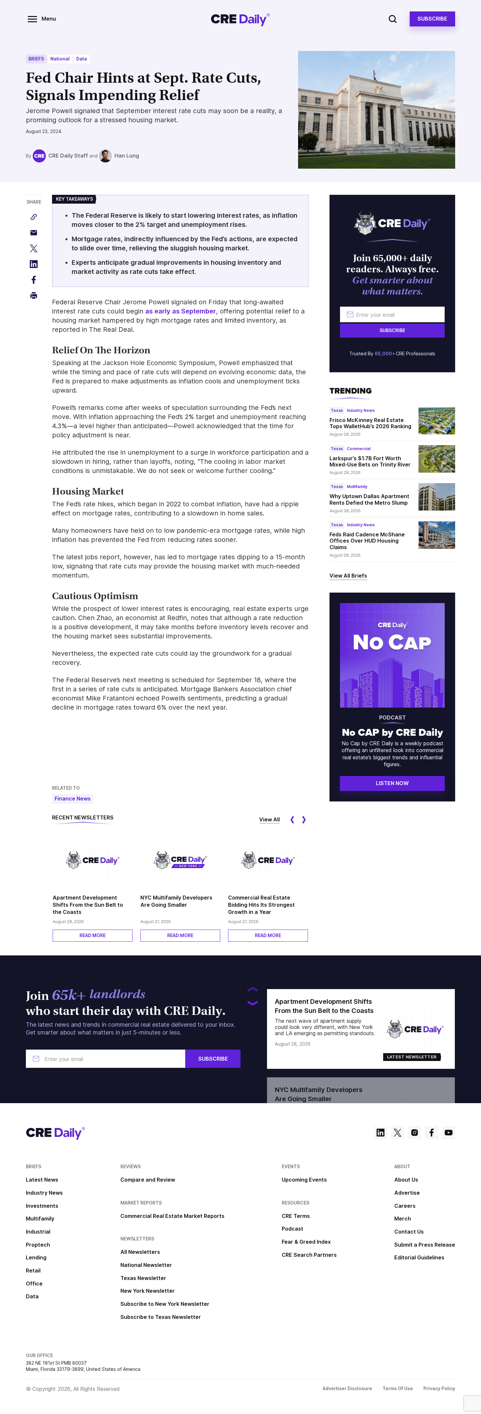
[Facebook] (431, 1133)
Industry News (361, 410)
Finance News (73, 798)
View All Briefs (348, 575)
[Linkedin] (380, 1133)
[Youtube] (448, 1133)
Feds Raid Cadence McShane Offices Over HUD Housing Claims (367, 540)
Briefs (36, 58)
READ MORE (93, 935)
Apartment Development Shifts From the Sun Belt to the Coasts (88, 904)
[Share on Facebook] (33, 279)
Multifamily (357, 486)
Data (81, 58)
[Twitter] (397, 1133)
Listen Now (392, 783)
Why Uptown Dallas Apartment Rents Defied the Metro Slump (369, 499)
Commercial (358, 448)
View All (269, 819)
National (60, 58)
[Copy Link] (33, 217)
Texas (337, 410)
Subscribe (432, 18)
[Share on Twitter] (33, 248)
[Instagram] (414, 1133)
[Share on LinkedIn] (33, 264)
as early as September (180, 311)
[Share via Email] (33, 232)
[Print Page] (33, 295)
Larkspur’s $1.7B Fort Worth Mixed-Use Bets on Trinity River (370, 461)
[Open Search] (392, 18)
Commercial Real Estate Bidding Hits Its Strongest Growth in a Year (261, 904)
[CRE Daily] (240, 18)
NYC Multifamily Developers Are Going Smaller (176, 901)
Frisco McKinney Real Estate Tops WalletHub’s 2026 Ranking (370, 423)
